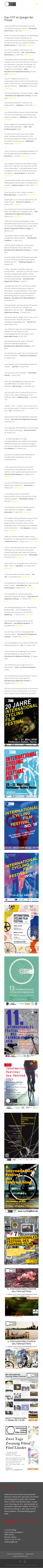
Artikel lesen (26, 31)
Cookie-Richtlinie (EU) (20, 1556)
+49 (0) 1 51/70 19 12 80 (12, 1539)
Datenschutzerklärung (15, 1554)
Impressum (30, 1554)
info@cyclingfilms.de (10, 1542)
